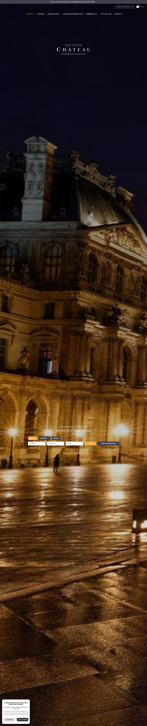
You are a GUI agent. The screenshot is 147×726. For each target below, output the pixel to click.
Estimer (56, 438)
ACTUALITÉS (106, 14)
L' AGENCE (40, 14)
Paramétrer (9, 719)
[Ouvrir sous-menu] (60, 14)
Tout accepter (22, 719)
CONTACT (118, 14)
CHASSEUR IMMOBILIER (73, 14)
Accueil (29, 14)
